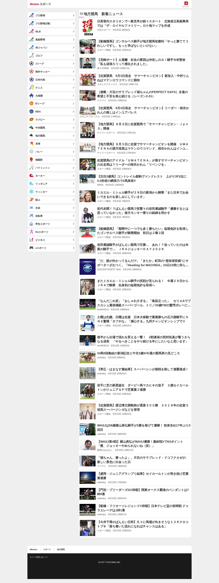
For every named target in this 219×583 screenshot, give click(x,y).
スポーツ (47, 549)
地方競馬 (61, 549)
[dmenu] (33, 549)
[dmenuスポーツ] (41, 3)
